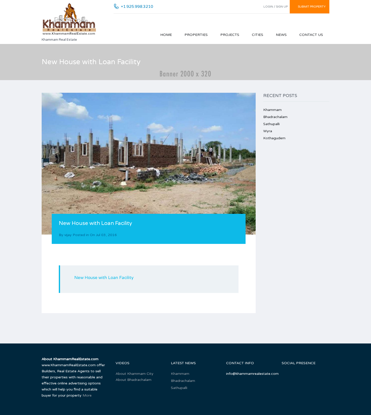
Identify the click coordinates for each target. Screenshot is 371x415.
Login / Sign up (275, 6)
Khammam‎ (272, 110)
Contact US (311, 35)
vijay (68, 235)
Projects (229, 35)
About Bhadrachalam (133, 380)
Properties (196, 35)
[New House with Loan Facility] (149, 163)
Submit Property (312, 6)
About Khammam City (134, 374)
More (87, 395)
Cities (257, 35)
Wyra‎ (267, 131)
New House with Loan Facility (104, 277)
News (281, 35)
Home (166, 35)
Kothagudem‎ (274, 138)
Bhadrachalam (275, 117)
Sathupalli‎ (271, 124)
